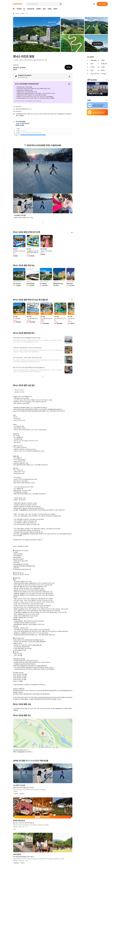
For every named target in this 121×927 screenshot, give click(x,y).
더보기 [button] (106, 79)
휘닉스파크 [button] (15, 249)
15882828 (20, 751)
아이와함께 (19, 8)
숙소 (24, 8)
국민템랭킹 (38, 8)
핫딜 (14, 8)
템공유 (44, 8)
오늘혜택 (55, 8)
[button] (61, 4)
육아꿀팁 (49, 8)
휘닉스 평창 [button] (15, 316)
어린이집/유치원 (30, 8)
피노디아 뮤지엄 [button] (43, 249)
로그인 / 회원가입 (102, 4)
